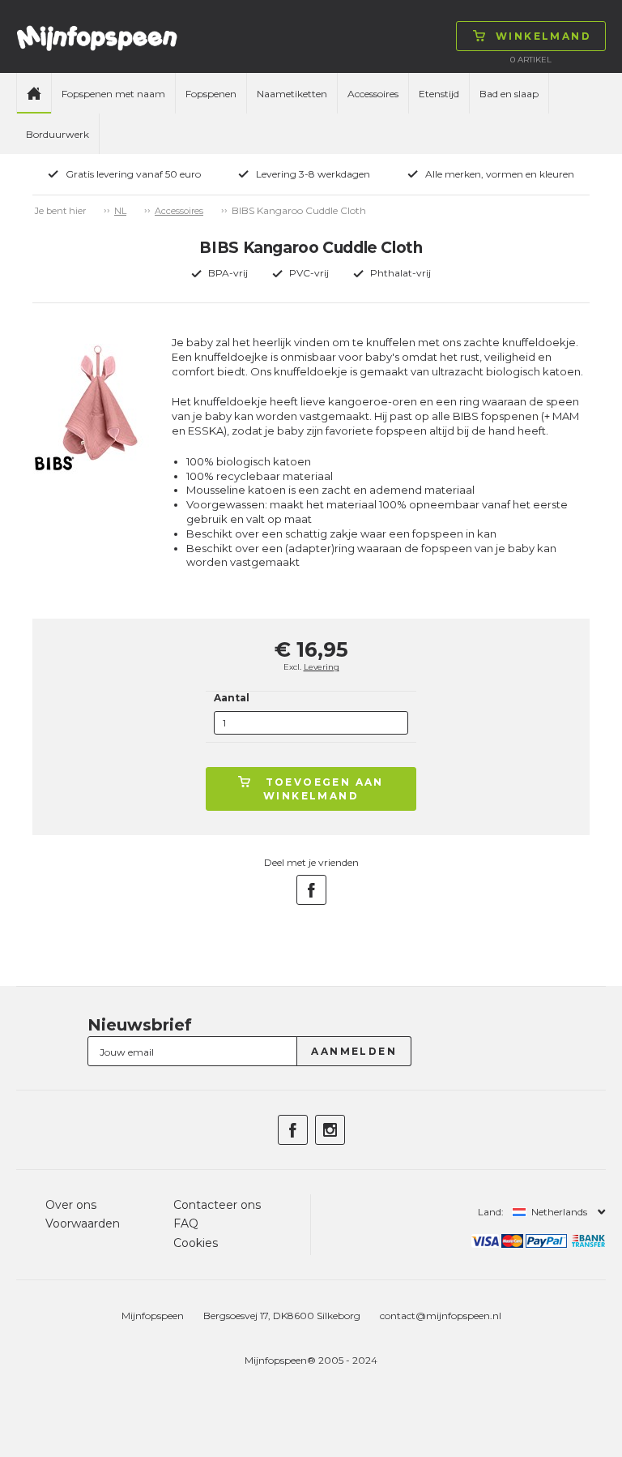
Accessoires (372, 94)
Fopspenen (210, 94)
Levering (321, 667)
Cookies (195, 1243)
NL (120, 210)
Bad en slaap (509, 94)
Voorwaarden (82, 1223)
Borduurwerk (57, 134)
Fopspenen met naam (113, 94)
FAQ (185, 1223)
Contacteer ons (217, 1205)
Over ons (70, 1205)
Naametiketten (292, 94)
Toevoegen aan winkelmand (323, 789)
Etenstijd (439, 94)
